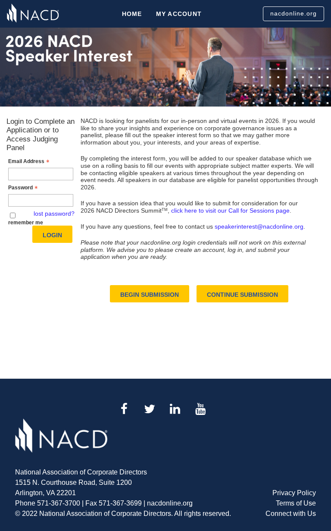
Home (132, 13)
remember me (25, 223)
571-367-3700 (58, 503)
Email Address (26, 161)
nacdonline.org (293, 13)
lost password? (54, 213)
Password (20, 188)
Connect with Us (290, 513)
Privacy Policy (294, 492)
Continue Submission (242, 294)
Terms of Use (296, 503)
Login (52, 235)
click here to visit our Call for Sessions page (230, 210)
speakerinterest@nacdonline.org (259, 226)
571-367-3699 (120, 503)
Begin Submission (149, 294)
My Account (179, 13)
